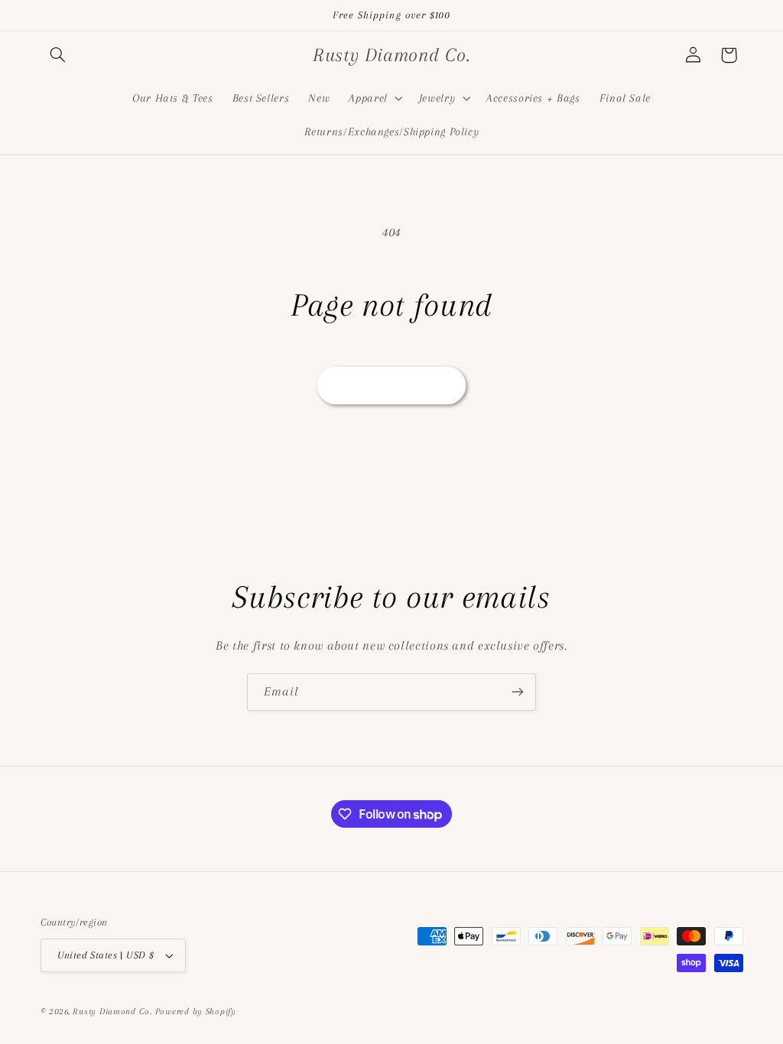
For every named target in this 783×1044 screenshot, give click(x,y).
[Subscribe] (517, 692)
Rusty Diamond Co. (112, 1011)
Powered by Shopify (195, 1011)
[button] (58, 55)
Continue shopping (391, 385)
